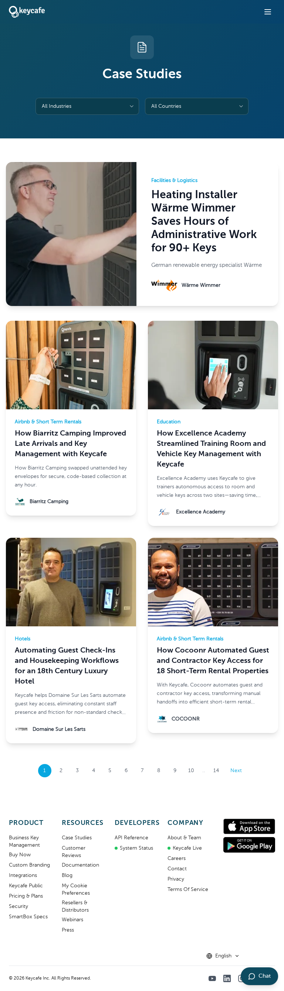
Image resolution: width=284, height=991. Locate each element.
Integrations (23, 875)
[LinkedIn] (227, 978)
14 (216, 770)
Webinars (72, 919)
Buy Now (20, 854)
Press (68, 930)
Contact (177, 868)
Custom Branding (29, 865)
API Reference (131, 837)
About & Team (184, 837)
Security (18, 906)
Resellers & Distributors (75, 906)
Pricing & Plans (26, 896)
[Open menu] (267, 11)
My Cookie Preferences (76, 889)
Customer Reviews (73, 852)
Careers (177, 858)
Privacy (176, 879)
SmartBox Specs (28, 916)
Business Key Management (24, 841)
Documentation (80, 865)
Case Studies (77, 837)
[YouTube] (212, 978)
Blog (67, 875)
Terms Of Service (188, 889)
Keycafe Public (26, 885)
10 (191, 770)
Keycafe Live (187, 848)
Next (236, 770)
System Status (136, 848)
